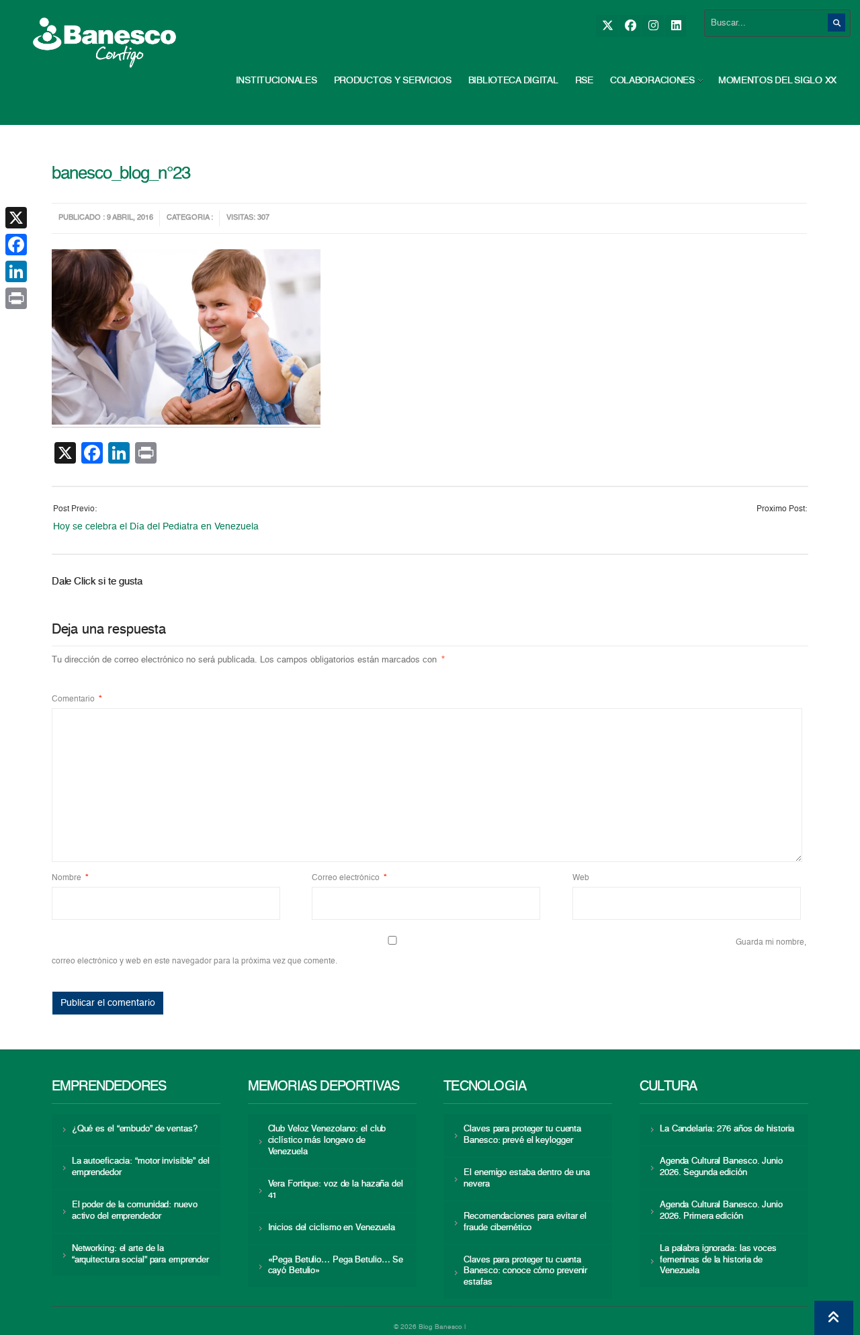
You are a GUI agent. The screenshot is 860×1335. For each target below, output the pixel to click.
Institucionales (276, 80)
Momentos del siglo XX (777, 80)
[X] (607, 26)
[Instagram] (653, 26)
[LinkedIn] (675, 26)
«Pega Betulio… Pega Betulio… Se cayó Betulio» (336, 1266)
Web (580, 878)
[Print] (16, 298)
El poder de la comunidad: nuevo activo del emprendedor (135, 1211)
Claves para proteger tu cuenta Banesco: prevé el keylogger (522, 1135)
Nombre (70, 878)
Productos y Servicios (393, 80)
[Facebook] (630, 26)
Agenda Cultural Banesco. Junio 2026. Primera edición (721, 1211)
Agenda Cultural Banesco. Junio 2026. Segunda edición (721, 1167)
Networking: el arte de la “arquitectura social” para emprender (140, 1254)
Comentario (77, 699)
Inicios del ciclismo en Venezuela (332, 1227)
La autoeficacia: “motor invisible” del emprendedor (141, 1167)
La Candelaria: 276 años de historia (727, 1129)
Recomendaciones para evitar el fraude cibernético (525, 1222)
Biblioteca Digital (513, 80)
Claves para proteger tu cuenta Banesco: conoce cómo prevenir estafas (525, 1271)
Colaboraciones (652, 80)
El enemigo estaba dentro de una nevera (527, 1178)
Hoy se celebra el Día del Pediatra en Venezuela (156, 526)
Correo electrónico (349, 878)
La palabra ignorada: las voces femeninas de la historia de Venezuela (718, 1260)
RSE (584, 80)
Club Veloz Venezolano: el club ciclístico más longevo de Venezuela (327, 1140)
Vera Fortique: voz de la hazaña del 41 (335, 1190)
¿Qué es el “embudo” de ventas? (135, 1129)
